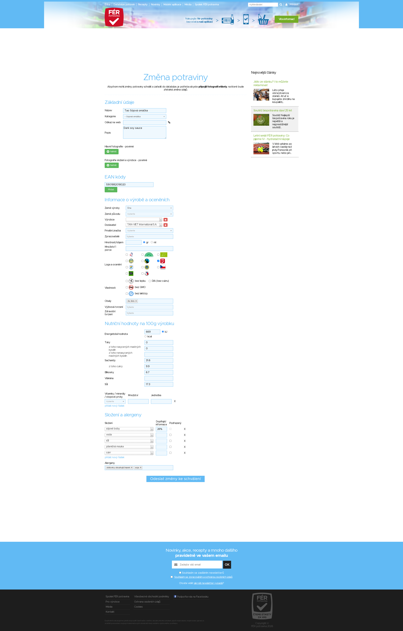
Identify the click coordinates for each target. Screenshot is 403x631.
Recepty (143, 4)
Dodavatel (110, 225)
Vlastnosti (110, 288)
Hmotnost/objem (114, 242)
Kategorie (110, 116)
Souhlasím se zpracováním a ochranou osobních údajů (203, 577)
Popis (108, 133)
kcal (150, 336)
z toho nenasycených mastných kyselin (120, 354)
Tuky (107, 342)
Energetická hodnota (116, 334)
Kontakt (110, 612)
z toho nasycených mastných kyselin (125, 348)
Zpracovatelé (112, 236)
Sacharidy (110, 360)
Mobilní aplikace (172, 4)
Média (187, 4)
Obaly (108, 301)
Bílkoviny (109, 372)
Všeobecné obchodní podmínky (151, 596)
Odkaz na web (113, 122)
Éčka (107, 4)
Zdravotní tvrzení (110, 313)
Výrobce (109, 219)
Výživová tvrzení (114, 307)
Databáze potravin (124, 4)
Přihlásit (293, 4)
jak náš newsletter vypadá (208, 583)
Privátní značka (113, 230)
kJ (166, 332)
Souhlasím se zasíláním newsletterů (203, 573)
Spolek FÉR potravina (207, 4)
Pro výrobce (112, 602)
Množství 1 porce (110, 248)
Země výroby (112, 208)
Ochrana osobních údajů (147, 602)
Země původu (112, 214)
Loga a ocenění (113, 264)
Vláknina (109, 378)
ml (155, 242)
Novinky (155, 4)
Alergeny (110, 463)
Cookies (138, 607)
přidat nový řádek (114, 406)
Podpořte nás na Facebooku (192, 596)
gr (147, 242)
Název (108, 110)
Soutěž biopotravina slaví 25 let (272, 110)
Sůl (106, 384)
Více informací (286, 19)
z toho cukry (115, 366)
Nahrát (112, 152)
